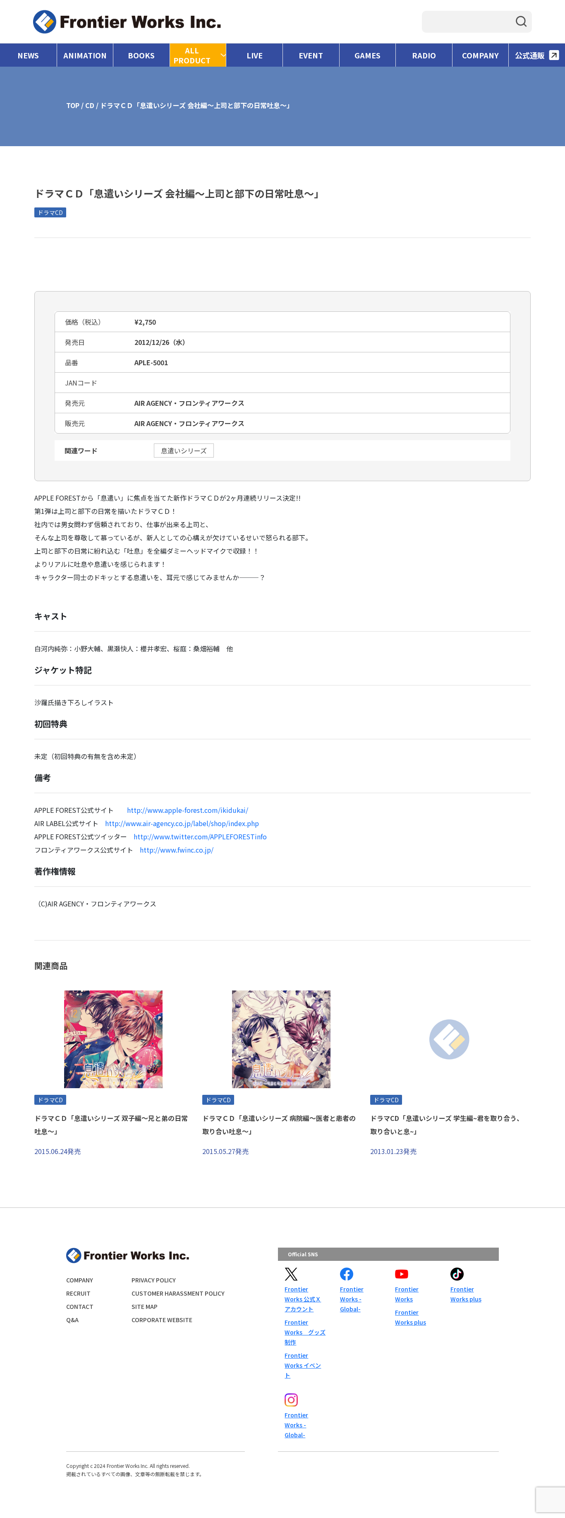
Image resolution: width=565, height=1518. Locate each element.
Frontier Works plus (410, 1317)
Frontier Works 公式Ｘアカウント (303, 1299)
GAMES (367, 55)
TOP (72, 105)
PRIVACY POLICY (154, 1280)
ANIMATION (85, 55)
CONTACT (79, 1306)
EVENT (311, 55)
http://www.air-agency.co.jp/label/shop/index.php (182, 823)
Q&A (72, 1320)
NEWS (28, 55)
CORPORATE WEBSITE (162, 1320)
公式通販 (530, 55)
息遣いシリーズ (184, 450)
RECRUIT (78, 1293)
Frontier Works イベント (303, 1365)
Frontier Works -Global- (352, 1299)
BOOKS (141, 55)
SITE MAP (145, 1306)
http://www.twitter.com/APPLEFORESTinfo (200, 836)
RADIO (424, 55)
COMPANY (480, 55)
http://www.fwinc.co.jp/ (176, 850)
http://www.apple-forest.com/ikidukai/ (187, 810)
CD (89, 105)
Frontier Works (407, 1294)
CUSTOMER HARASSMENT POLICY (178, 1293)
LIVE (255, 55)
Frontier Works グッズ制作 (305, 1332)
